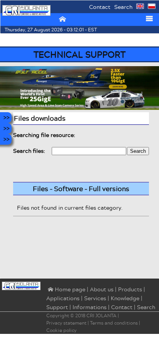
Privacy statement (66, 323)
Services (95, 298)
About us (101, 289)
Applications (63, 298)
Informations (90, 307)
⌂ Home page (65, 289)
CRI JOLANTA (101, 315)
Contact (99, 6)
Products (130, 289)
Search (123, 6)
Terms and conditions (114, 323)
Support (57, 307)
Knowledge (125, 298)
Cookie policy (61, 330)
